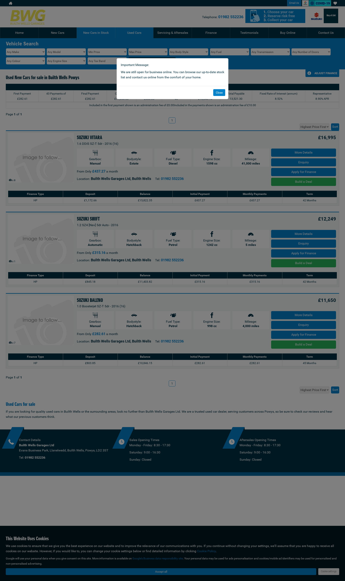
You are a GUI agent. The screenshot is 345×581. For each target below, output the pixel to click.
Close (219, 92)
